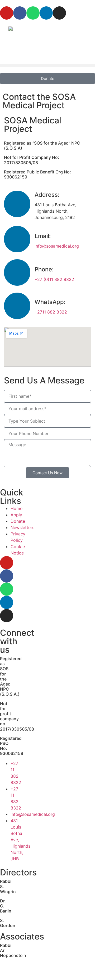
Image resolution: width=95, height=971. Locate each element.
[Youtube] (6, 13)
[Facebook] (19, 13)
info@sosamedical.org (57, 246)
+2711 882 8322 (51, 312)
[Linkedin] (46, 13)
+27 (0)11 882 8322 (54, 279)
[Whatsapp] (33, 13)
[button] (47, 65)
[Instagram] (59, 13)
